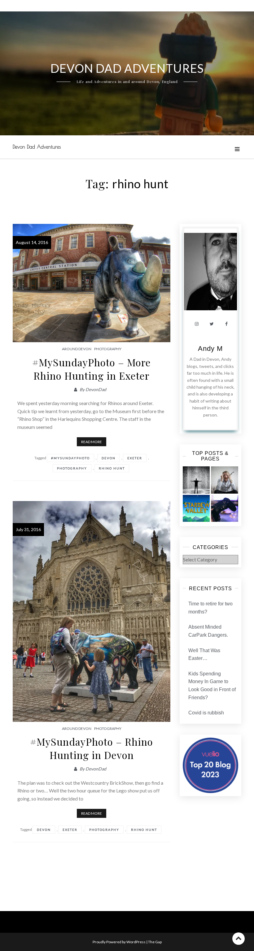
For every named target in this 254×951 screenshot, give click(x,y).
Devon (109, 458)
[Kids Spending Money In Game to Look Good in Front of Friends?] (224, 508)
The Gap (155, 942)
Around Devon (76, 349)
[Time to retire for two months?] (196, 480)
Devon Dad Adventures (37, 147)
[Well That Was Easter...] (196, 508)
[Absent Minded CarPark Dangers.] (224, 480)
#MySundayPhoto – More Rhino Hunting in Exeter (91, 369)
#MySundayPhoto (70, 458)
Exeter (134, 458)
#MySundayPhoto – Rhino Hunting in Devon (91, 748)
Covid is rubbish (206, 712)
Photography (107, 349)
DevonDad (95, 389)
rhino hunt (112, 468)
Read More (91, 441)
